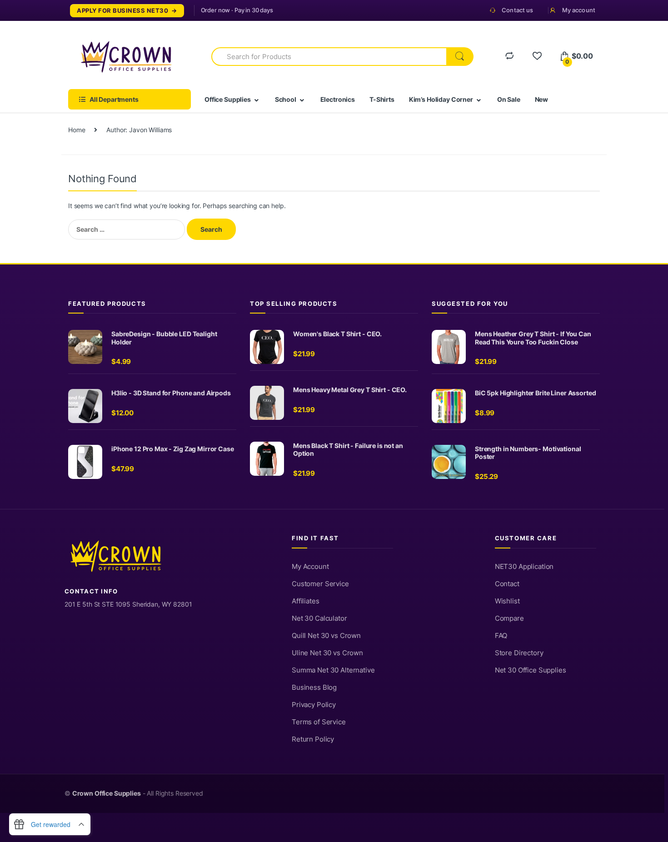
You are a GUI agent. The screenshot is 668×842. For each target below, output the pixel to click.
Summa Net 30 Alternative (333, 670)
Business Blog (314, 687)
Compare (509, 618)
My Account (310, 567)
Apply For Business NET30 (122, 10)
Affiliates (305, 601)
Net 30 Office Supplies (530, 670)
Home (76, 130)
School (285, 99)
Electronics (337, 99)
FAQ (501, 636)
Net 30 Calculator (319, 618)
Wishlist (507, 601)
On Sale (508, 99)
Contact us (517, 10)
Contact (507, 584)
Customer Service (320, 584)
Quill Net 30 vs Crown (326, 636)
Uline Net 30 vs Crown (327, 653)
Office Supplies (227, 99)
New (541, 99)
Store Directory (519, 653)
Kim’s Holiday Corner (441, 99)
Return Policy (313, 739)
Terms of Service (319, 722)
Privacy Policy (314, 705)
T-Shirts (381, 99)
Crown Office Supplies (106, 793)
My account (578, 10)
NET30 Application (524, 567)
